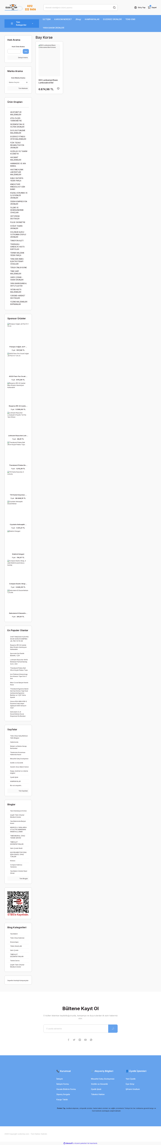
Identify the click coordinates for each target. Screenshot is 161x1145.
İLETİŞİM (47, 19)
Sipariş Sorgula (63, 1094)
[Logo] (20, 7)
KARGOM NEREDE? (63, 19)
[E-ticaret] (80, 1143)
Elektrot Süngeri (18, 554)
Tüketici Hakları (98, 1094)
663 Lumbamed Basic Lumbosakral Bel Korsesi (48, 81)
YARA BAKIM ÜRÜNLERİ (53, 28)
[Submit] (113, 1029)
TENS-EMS (130, 19)
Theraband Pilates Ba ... (18, 465)
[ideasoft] (68, 1143)
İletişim (59, 1079)
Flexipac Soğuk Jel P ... (18, 347)
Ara (26, 51)
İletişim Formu (62, 1084)
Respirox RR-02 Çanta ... (18, 406)
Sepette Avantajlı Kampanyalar (17, 980)
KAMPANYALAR (92, 19)
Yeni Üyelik (131, 1079)
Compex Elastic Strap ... (18, 584)
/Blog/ (78, 19)
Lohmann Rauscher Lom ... (18, 435)
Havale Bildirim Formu (66, 1089)
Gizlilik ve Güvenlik (99, 1084)
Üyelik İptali (96, 1089)
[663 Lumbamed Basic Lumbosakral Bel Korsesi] (49, 60)
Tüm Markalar (23, 88)
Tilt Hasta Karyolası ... (18, 495)
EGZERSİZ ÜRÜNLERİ (112, 19)
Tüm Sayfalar (23, 791)
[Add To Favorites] (58, 89)
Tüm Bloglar (23, 878)
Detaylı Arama (23, 57)
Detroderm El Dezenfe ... (18, 613)
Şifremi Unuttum (133, 1089)
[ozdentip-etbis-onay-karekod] (18, 903)
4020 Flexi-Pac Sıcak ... (18, 376)
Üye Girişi (130, 1084)
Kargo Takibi (62, 1099)
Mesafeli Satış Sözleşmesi (102, 1079)
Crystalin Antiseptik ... (18, 524)
